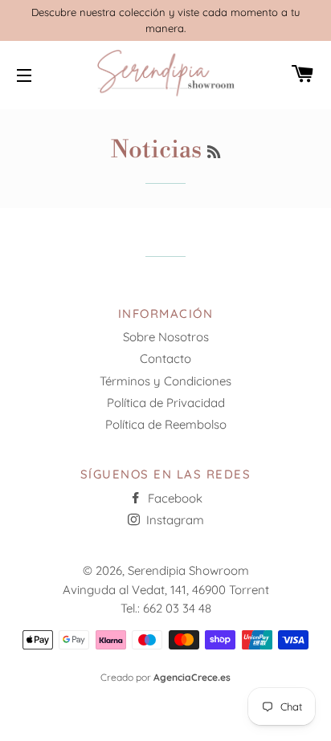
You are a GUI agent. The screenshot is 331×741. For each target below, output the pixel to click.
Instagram (173, 519)
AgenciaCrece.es (192, 677)
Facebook (173, 498)
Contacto (165, 358)
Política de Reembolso (166, 424)
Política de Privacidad (166, 402)
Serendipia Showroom (188, 570)
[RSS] (213, 153)
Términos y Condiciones (165, 381)
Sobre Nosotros (166, 336)
